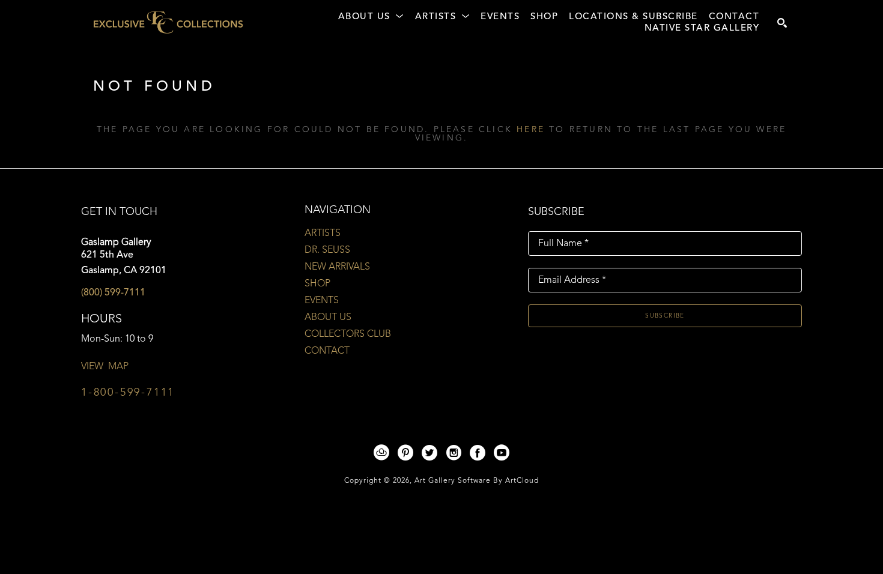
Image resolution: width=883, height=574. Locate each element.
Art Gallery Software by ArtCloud (476, 481)
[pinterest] (405, 453)
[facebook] (477, 453)
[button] (371, 17)
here (531, 129)
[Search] (782, 23)
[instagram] (453, 453)
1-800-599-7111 (128, 392)
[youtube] (501, 453)
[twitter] (429, 453)
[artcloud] (381, 453)
